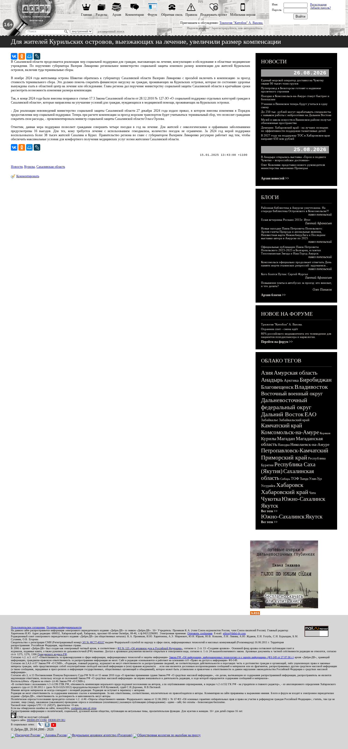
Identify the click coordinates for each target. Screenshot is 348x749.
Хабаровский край (284, 492)
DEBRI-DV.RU (56, 720)
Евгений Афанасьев (318, 223)
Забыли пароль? (320, 7)
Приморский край (284, 457)
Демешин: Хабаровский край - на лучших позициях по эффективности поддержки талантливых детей (294, 129)
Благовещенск (277, 387)
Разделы (101, 15)
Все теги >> (269, 511)
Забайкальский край (294, 420)
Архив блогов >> (273, 295)
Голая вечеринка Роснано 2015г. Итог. (286, 219)
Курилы (29, 167)
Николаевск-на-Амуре (310, 444)
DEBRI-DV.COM (36, 720)
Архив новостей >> (275, 178)
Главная (86, 15)
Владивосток (311, 386)
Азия (267, 372)
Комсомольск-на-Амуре (290, 432)
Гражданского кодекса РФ (52, 654)
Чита (312, 493)
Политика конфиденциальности (64, 627)
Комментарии (134, 15)
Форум (152, 15)
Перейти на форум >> (277, 342)
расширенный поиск (111, 31)
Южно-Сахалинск (303, 499)
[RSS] (255, 614)
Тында (304, 479)
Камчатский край (281, 425)
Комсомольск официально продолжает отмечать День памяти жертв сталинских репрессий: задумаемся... (296, 263)
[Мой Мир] (29, 56)
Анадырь (272, 380)
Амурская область (296, 372)
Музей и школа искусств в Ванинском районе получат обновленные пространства (296, 121)
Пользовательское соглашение (28, 627)
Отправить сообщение (199, 633)
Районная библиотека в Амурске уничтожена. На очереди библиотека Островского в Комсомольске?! (295, 209)
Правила (191, 15)
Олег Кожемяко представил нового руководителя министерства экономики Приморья (293, 166)
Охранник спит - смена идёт (279, 329)
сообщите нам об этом (83, 708)
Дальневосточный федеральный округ (286, 404)
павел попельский (320, 214)
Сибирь (285, 478)
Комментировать (27, 176)
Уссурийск (268, 486)
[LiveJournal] (37, 56)
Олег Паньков (322, 289)
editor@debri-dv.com (234, 633)
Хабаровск (289, 484)
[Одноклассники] (21, 56)
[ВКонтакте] (14, 56)
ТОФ (295, 479)
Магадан (286, 438)
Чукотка (271, 499)
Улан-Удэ (315, 479)
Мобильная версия (243, 15)
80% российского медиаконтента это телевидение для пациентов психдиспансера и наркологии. (296, 335)
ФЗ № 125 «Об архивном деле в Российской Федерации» (149, 648)
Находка (284, 445)
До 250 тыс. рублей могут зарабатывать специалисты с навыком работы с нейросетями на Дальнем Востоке (296, 113)
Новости (17, 167)
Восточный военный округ (292, 393)
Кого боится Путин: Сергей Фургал (284, 274)
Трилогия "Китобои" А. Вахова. (241, 23)
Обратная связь (171, 15)
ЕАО (310, 414)
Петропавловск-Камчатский (294, 450)
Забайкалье (269, 420)
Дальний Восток (282, 414)
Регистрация (318, 4)
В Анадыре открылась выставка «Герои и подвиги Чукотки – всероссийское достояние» (293, 158)
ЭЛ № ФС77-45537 (93, 642)
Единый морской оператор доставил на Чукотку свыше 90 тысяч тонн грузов (292, 82)
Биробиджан (316, 379)
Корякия (325, 433)
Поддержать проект (213, 15)
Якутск (269, 505)
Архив (116, 15)
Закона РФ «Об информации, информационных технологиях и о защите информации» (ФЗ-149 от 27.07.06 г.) (231, 657)
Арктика (291, 380)
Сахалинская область (50, 167)
